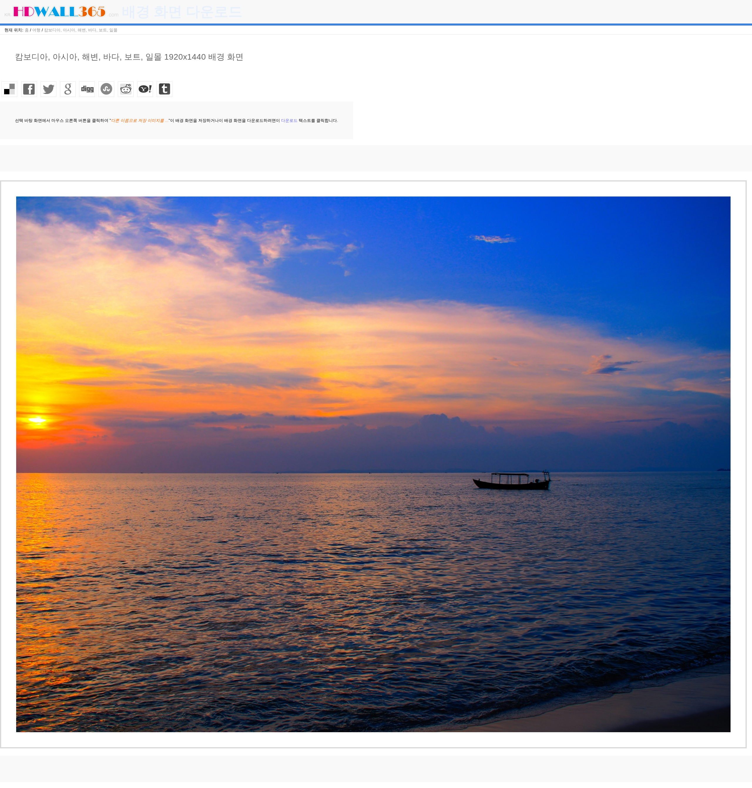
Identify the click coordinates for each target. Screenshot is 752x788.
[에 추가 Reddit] (126, 89)
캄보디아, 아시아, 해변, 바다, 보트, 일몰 (81, 30)
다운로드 (289, 120)
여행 (36, 30)
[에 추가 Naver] (106, 89)
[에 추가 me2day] (145, 89)
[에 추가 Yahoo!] (87, 89)
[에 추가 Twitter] (48, 89)
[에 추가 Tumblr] (165, 89)
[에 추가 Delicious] (10, 89)
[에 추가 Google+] (68, 89)
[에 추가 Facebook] (29, 89)
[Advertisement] (107, 158)
